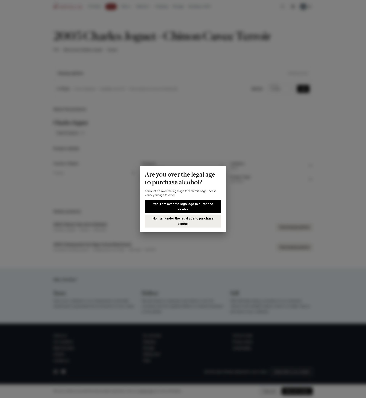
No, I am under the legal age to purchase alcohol (183, 221)
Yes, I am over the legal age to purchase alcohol (183, 206)
